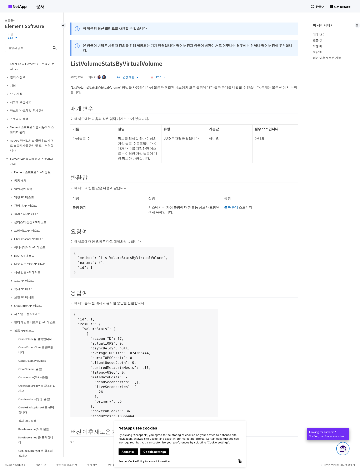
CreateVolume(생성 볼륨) (34, 399)
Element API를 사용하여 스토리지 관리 (31, 161)
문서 (40, 6)
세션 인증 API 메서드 (27, 272)
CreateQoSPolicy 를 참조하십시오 (37, 388)
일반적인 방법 (23, 189)
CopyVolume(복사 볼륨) (33, 377)
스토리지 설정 (19, 119)
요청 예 (317, 46)
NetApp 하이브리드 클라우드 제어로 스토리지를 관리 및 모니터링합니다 (31, 145)
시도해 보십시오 (20, 102)
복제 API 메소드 (24, 289)
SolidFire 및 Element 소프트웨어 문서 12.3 (32, 66)
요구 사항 (16, 94)
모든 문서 (10, 20)
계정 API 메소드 (24, 197)
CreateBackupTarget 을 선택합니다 (36, 409)
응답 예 (317, 52)
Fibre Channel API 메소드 (29, 239)
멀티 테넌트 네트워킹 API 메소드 (35, 322)
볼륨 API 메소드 (24, 331)
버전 (10, 34)
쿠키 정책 (92, 464)
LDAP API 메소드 (24, 255)
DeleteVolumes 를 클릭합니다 (35, 440)
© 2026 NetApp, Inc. (15, 464)
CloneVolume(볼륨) (30, 369)
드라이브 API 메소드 (27, 230)
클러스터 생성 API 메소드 (30, 222)
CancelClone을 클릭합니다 (35, 339)
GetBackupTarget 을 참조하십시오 (35, 453)
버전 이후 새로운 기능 (327, 58)
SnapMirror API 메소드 (28, 306)
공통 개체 (20, 180)
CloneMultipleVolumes (32, 361)
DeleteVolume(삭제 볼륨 (33, 429)
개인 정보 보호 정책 (66, 464)
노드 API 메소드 (24, 280)
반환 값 (317, 40)
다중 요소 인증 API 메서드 (30, 264)
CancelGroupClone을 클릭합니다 (36, 349)
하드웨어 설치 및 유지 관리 (27, 110)
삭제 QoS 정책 (27, 421)
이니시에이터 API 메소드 (30, 247)
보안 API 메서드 (24, 297)
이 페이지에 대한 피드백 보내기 (338, 464)
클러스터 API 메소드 (27, 214)
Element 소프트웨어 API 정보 (32, 172)
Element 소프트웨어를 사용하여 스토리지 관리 (32, 129)
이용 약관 (40, 464)
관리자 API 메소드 (25, 205)
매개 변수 (319, 34)
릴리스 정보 (17, 77)
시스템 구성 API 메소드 (28, 314)
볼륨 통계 (231, 207)
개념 (13, 85)
